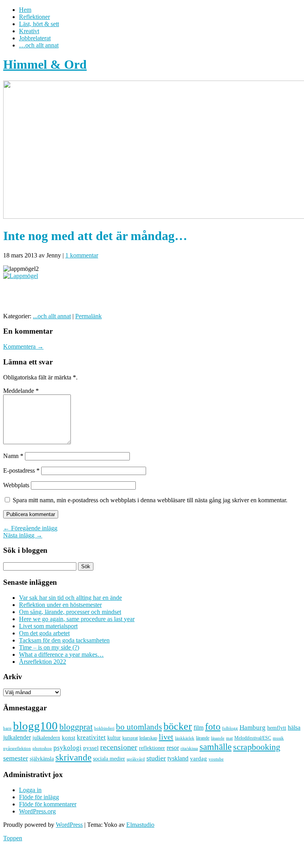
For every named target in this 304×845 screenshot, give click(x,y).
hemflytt (276, 728)
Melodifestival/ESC (252, 738)
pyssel (91, 748)
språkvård (136, 759)
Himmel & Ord (45, 64)
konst (68, 737)
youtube (216, 759)
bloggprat (76, 727)
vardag (198, 758)
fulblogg (230, 728)
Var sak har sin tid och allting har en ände (70, 597)
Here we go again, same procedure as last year (77, 619)
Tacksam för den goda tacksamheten (64, 640)
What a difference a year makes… (61, 654)
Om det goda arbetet (44, 633)
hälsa (294, 727)
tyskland (177, 758)
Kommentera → (23, 346)
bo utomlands (139, 727)
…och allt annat (39, 45)
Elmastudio (140, 824)
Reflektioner (34, 16)
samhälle (216, 747)
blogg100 (35, 725)
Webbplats (16, 485)
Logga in (30, 790)
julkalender (17, 737)
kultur (114, 737)
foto (212, 726)
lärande (202, 738)
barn (7, 728)
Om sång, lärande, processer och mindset (70, 611)
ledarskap (148, 738)
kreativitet (91, 737)
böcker (177, 726)
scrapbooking (256, 747)
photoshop (42, 748)
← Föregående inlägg (30, 528)
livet (166, 736)
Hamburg (252, 727)
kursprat (130, 738)
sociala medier (109, 758)
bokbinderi (104, 728)
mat (229, 738)
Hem (25, 9)
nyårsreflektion (17, 748)
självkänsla (42, 759)
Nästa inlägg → (22, 535)
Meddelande (21, 390)
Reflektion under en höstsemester (60, 604)
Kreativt (29, 31)
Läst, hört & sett (39, 24)
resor (173, 747)
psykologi (67, 747)
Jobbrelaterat (35, 38)
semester (15, 758)
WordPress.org (37, 811)
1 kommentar (81, 255)
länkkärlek (184, 738)
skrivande (73, 757)
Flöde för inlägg (39, 797)
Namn (13, 456)
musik (278, 738)
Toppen (12, 838)
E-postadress (21, 470)
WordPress (69, 824)
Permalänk (88, 316)
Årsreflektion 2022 (42, 661)
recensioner (118, 747)
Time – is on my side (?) (49, 647)
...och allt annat (52, 316)
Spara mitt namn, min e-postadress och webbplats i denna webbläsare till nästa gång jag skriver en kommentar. (150, 500)
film (198, 727)
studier (156, 758)
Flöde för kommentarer (47, 804)
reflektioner (152, 748)
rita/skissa (189, 748)
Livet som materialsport (48, 626)
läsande (217, 738)
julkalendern (46, 738)
